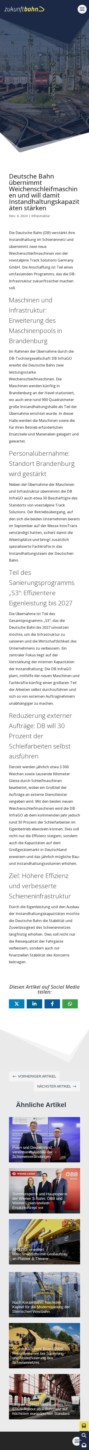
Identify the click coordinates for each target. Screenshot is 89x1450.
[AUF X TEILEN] (16, 1003)
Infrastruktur (40, 216)
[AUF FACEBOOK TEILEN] (52, 1003)
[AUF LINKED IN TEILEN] (34, 1003)
